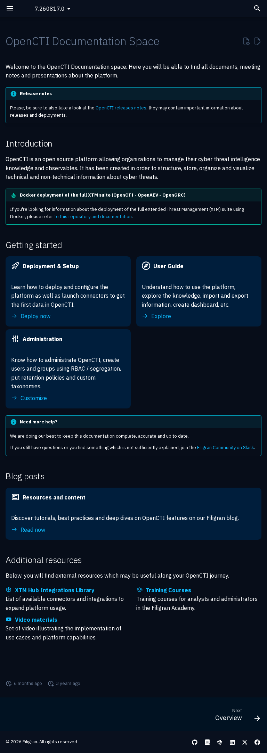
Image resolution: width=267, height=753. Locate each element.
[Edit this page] (257, 41)
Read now (32, 529)
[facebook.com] (257, 741)
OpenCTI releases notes (121, 108)
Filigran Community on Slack (225, 447)
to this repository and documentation (93, 217)
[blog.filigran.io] (207, 741)
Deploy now (34, 316)
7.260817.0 (50, 8)
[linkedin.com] (232, 741)
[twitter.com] (244, 741)
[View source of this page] (246, 41)
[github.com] (194, 741)
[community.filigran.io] (219, 741)
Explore (160, 316)
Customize (33, 398)
